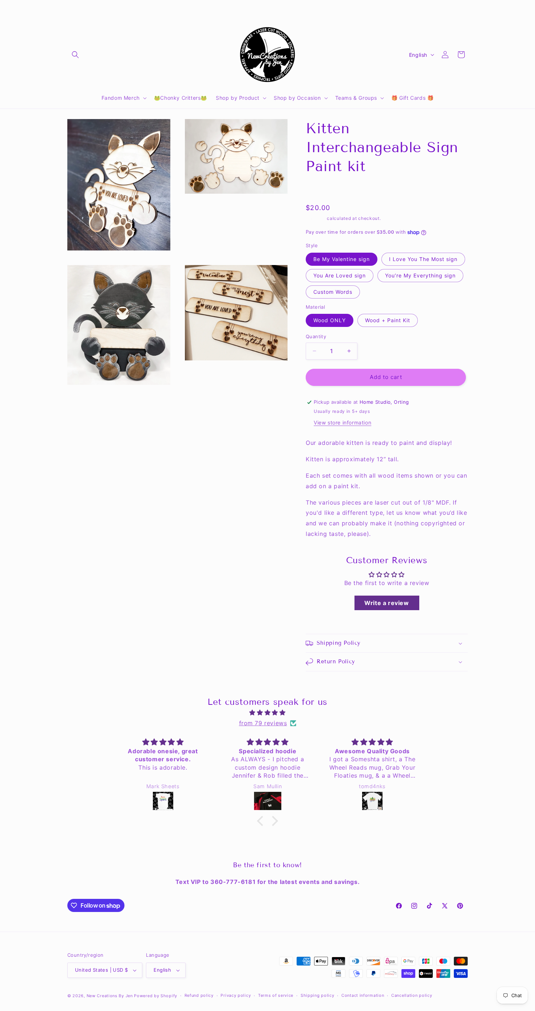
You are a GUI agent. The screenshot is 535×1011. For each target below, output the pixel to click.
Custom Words (332, 292)
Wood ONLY (329, 320)
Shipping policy (317, 995)
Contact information (362, 995)
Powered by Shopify (155, 995)
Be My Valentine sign (341, 259)
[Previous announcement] (190, 10)
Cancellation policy (411, 995)
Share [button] (320, 189)
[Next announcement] (345, 10)
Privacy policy (236, 995)
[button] (75, 55)
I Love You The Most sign (423, 259)
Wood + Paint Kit (387, 320)
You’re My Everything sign (420, 275)
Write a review (386, 603)
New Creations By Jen (110, 995)
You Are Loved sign (339, 275)
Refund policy (199, 995)
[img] (267, 712)
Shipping (316, 218)
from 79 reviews (263, 723)
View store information (342, 422)
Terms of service (275, 995)
